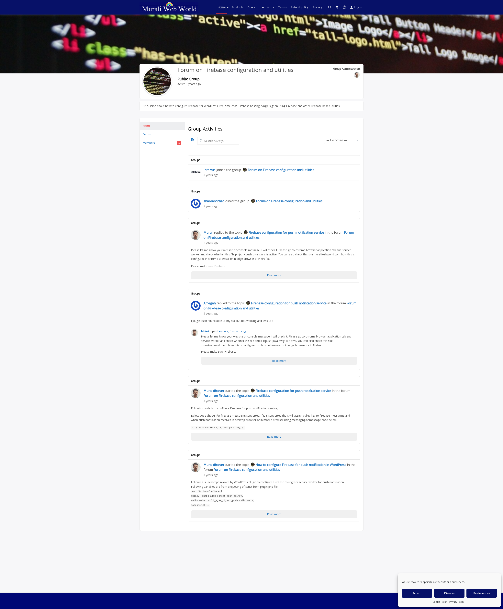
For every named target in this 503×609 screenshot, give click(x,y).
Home (222, 7)
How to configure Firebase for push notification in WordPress (301, 465)
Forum (147, 134)
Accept (417, 593)
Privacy (317, 7)
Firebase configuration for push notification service (286, 232)
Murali (208, 232)
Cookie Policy (439, 602)
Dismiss (449, 593)
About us (268, 7)
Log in (358, 7)
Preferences (481, 593)
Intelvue (210, 170)
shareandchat (214, 201)
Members (161, 143)
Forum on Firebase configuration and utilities (281, 170)
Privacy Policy (456, 602)
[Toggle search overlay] (329, 7)
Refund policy (300, 7)
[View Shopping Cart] (336, 7)
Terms (282, 7)
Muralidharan (214, 391)
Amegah (210, 303)
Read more (274, 275)
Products (237, 7)
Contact (253, 7)
